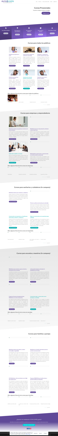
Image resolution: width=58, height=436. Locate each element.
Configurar (45, 433)
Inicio (36, 1)
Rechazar (40, 433)
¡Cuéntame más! (12, 65)
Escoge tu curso (46, 13)
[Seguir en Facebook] (27, 428)
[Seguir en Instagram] (30, 428)
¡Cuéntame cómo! (13, 162)
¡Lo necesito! (12, 363)
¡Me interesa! (12, 281)
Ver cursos (6, 33)
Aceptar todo (35, 433)
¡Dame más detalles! (13, 201)
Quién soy (39, 1)
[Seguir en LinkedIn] (29, 428)
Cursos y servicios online (45, 1)
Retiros (51, 1)
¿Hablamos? (55, 1)
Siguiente (48, 104)
